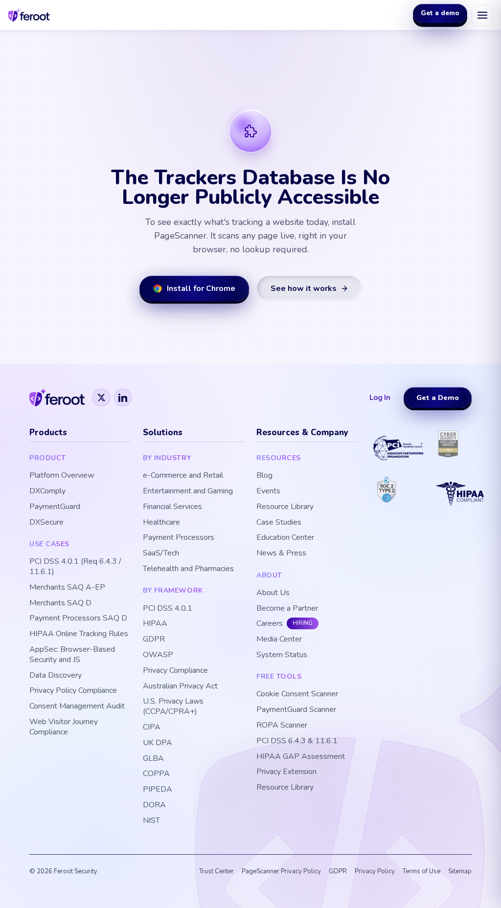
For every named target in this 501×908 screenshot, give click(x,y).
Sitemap (460, 871)
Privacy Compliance (175, 670)
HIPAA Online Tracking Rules (78, 634)
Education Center (285, 537)
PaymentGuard (54, 507)
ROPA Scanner (281, 725)
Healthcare (161, 522)
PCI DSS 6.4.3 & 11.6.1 (297, 741)
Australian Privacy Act (180, 686)
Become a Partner (287, 608)
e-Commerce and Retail (183, 475)
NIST (151, 821)
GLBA (153, 758)
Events (268, 491)
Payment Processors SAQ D (78, 618)
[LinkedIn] (123, 397)
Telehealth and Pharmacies (188, 569)
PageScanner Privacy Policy (281, 871)
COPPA (156, 774)
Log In (379, 397)
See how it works (304, 288)
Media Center (279, 639)
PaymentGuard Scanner (296, 710)
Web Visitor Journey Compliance (63, 727)
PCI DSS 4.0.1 (167, 608)
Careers (269, 624)
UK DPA (157, 743)
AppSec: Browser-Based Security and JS (72, 654)
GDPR (154, 639)
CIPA (151, 727)
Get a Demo (437, 397)
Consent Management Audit (77, 706)
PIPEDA (157, 789)
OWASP (158, 655)
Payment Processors (178, 537)
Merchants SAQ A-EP (67, 587)
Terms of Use (421, 871)
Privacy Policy (375, 871)
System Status (281, 655)
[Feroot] (57, 397)
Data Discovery (55, 675)
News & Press (281, 553)
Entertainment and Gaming (188, 491)
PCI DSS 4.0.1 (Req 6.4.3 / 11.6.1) (75, 566)
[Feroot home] (29, 15)
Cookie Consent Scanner (297, 694)
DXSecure (46, 522)
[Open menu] (482, 15)
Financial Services (172, 507)
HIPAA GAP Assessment (300, 757)
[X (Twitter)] (101, 397)
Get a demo (440, 14)
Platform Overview (61, 475)
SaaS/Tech (161, 553)
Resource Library (285, 507)
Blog (264, 475)
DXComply (47, 491)
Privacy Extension (286, 772)
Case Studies (278, 522)
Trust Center (216, 871)
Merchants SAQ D (60, 603)
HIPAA (155, 624)
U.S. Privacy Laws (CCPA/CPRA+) (173, 706)
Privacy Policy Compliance (73, 691)
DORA (154, 805)
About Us (273, 593)
